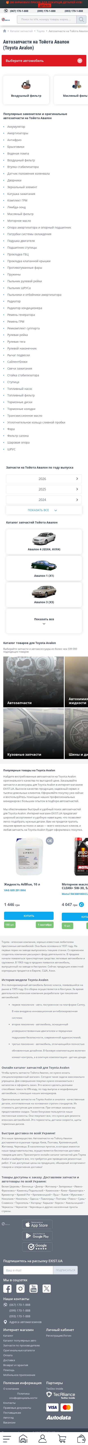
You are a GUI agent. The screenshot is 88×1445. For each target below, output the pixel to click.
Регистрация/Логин (58, 1335)
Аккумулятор (16, 127)
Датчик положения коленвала (28, 173)
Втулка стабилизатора (23, 167)
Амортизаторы (17, 133)
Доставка (9, 1360)
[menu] (7, 1439)
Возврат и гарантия (15, 1365)
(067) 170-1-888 (19, 1305)
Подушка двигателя (21, 241)
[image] (29, 856)
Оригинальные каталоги (19, 1350)
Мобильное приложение (19, 1375)
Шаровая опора (18, 442)
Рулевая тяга (16, 342)
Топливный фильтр (21, 395)
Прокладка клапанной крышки (29, 261)
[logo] (9, 19)
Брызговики (15, 147)
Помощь (9, 1370)
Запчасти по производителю (21, 1345)
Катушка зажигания (21, 194)
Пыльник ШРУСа (19, 288)
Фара (11, 429)
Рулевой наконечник (22, 348)
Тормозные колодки (21, 409)
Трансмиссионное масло (24, 416)
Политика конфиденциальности (23, 1396)
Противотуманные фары (24, 268)
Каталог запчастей (21, 31)
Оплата (7, 1355)
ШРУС (11, 449)
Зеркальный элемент (22, 187)
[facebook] (7, 1289)
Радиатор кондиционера (24, 308)
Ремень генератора (21, 315)
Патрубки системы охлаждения (29, 234)
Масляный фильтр (20, 214)
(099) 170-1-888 (19, 1310)
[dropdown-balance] (81, 1439)
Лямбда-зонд (16, 207)
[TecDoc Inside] (62, 1395)
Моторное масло (19, 221)
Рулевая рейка (17, 335)
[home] (4, 30)
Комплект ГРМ (17, 200)
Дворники (14, 180)
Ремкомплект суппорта (23, 328)
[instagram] (20, 1289)
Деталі (45, 5)
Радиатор (14, 301)
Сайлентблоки (17, 362)
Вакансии (9, 1422)
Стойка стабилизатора (23, 375)
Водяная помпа (18, 153)
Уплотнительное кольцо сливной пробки (36, 422)
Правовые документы (17, 1408)
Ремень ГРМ (15, 321)
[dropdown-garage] (23, 1439)
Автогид (8, 1417)
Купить (29, 916)
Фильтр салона (18, 436)
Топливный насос (19, 389)
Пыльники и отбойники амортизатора (34, 295)
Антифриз (14, 140)
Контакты (9, 1403)
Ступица (13, 382)
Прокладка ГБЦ (17, 254)
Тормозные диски (19, 402)
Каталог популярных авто (19, 1340)
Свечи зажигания (19, 368)
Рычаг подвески (18, 355)
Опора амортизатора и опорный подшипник (39, 227)
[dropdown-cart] (62, 1439)
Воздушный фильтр (21, 160)
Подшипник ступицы (22, 247)
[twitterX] (47, 1289)
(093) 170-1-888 (19, 1316)
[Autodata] (62, 1417)
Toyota (41, 31)
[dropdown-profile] (42, 1439)
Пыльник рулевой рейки (24, 281)
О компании (11, 1388)
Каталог (8, 1335)
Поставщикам (12, 1412)
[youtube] (33, 1289)
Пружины (14, 274)
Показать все (38, 510)
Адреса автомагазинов (25, 1322)
